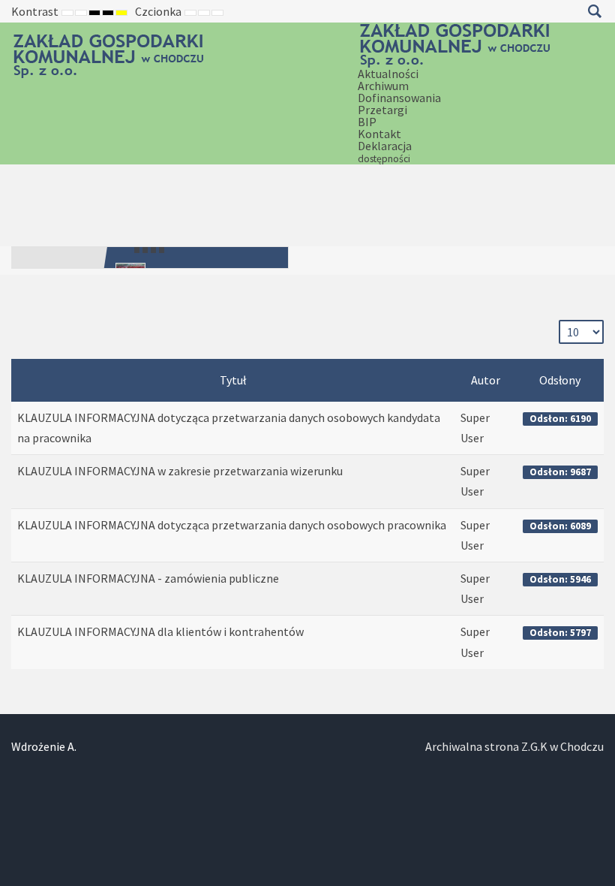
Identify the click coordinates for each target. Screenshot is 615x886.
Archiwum (383, 85)
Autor (485, 379)
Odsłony (559, 379)
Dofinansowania (399, 97)
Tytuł (233, 379)
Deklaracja (385, 151)
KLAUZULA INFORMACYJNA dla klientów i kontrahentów (160, 631)
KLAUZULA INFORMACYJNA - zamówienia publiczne (148, 578)
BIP (367, 121)
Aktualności (388, 73)
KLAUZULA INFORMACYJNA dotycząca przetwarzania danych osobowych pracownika (231, 524)
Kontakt (379, 133)
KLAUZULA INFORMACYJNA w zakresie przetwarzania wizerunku (180, 470)
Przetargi (382, 109)
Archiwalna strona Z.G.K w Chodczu (514, 746)
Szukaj (594, 11)
